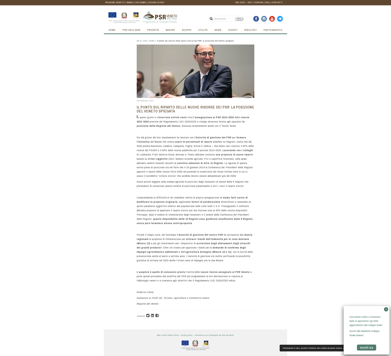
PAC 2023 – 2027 (243, 2)
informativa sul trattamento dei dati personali (214, 335)
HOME (112, 30)
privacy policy (187, 335)
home (145, 41)
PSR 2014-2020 (131, 30)
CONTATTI (277, 2)
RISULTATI (250, 30)
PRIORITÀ (153, 30)
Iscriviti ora (366, 347)
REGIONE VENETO (115, 2)
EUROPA (259, 2)
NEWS (217, 30)
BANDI (130, 2)
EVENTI (232, 30)
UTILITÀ (203, 30)
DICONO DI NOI (156, 2)
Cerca (239, 19)
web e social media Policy (168, 335)
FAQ (267, 2)
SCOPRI (186, 30)
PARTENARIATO (272, 30)
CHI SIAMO (140, 2)
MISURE (170, 30)
